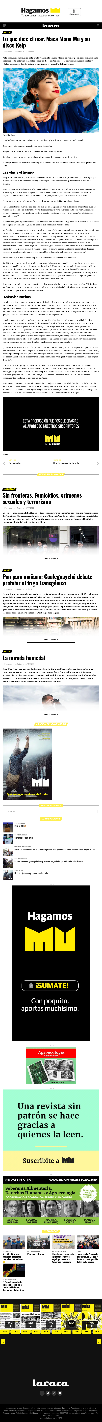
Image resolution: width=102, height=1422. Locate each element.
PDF (16, 1332)
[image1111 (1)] (51, 450)
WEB (5, 1332)
